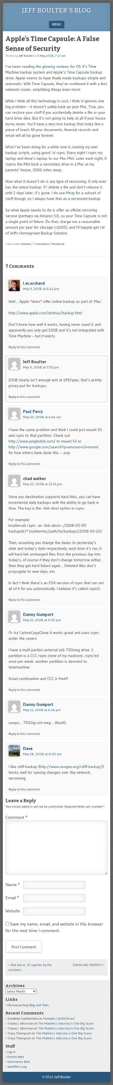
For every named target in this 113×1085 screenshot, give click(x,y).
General (26, 244)
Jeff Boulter (26, 56)
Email (12, 897)
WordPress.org (17, 1066)
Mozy (70, 192)
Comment (16, 817)
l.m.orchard (34, 283)
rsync (60, 152)
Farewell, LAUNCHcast (59, 1018)
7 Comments (41, 244)
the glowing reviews (52, 66)
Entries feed (15, 1057)
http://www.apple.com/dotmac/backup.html (45, 312)
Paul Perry (33, 411)
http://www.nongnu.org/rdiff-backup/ (70, 766)
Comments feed (18, 1062)
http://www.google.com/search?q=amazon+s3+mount (53, 446)
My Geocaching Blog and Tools (28, 1005)
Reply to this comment (24, 347)
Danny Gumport (38, 614)
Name (12, 884)
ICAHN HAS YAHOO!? (88, 965)
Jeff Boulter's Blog (56, 10)
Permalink (58, 244)
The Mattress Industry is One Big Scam (66, 1023)
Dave (28, 748)
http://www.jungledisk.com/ (32, 441)
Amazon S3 (49, 215)
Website (12, 911)
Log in (11, 1052)
